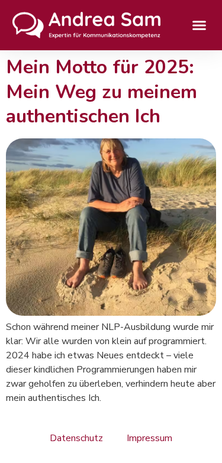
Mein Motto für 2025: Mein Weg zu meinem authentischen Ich (101, 91)
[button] (199, 25)
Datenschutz (76, 438)
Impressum (149, 438)
